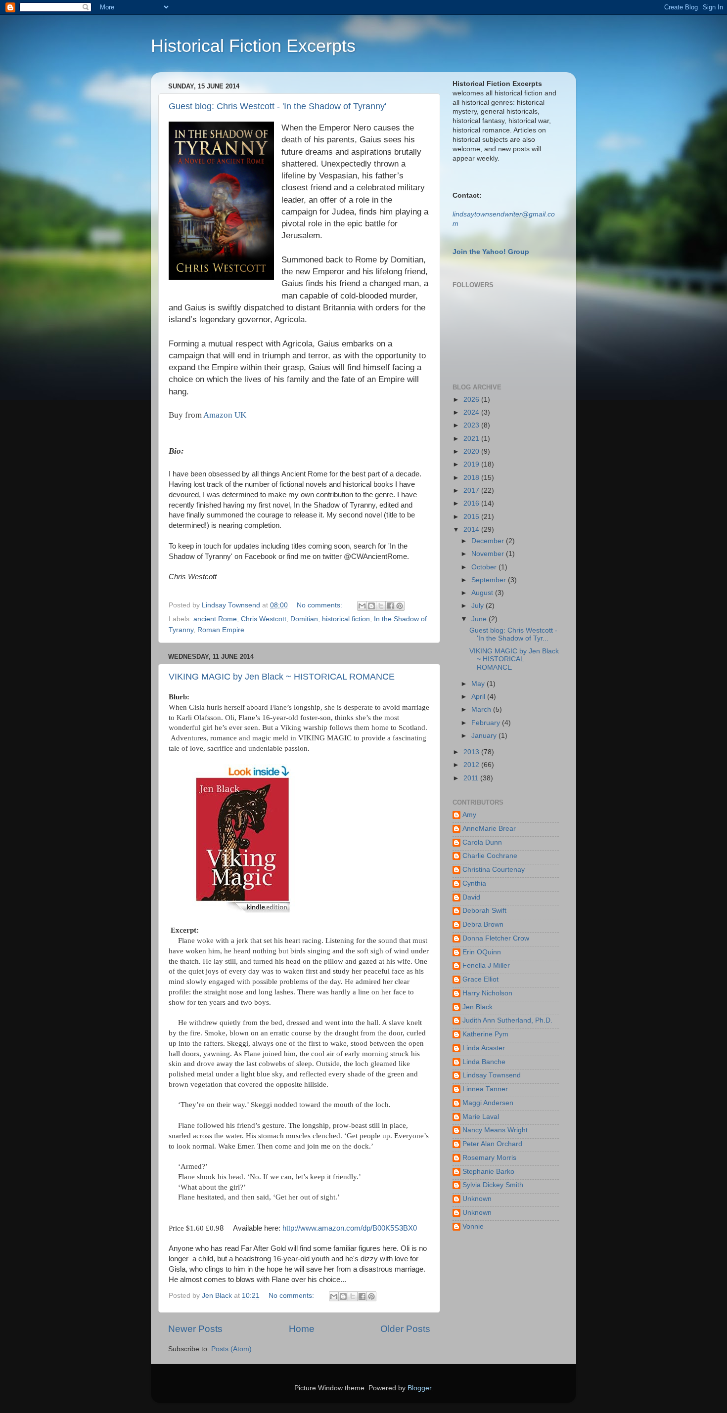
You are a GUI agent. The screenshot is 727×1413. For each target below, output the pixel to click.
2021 (472, 438)
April (479, 696)
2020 (472, 451)
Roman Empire (220, 630)
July (478, 605)
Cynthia (474, 883)
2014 (472, 529)
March (482, 709)
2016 (472, 503)
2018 (472, 477)
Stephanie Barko (488, 1171)
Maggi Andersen (487, 1103)
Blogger (419, 1388)
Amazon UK (224, 415)
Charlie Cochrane (489, 855)
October (485, 567)
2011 (471, 778)
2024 (472, 412)
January (485, 735)
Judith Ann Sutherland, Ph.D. (507, 1020)
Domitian (304, 619)
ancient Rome (215, 619)
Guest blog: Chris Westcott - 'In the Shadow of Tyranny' (277, 106)
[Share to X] (381, 606)
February (486, 723)
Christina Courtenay (493, 869)
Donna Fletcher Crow (495, 938)
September (489, 580)
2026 (472, 399)
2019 (472, 464)
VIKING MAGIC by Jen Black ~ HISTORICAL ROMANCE (282, 677)
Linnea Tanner (485, 1089)
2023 (472, 425)
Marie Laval (480, 1116)
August (483, 593)
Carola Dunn (482, 842)
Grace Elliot (480, 979)
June (480, 619)
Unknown (477, 1198)
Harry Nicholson (487, 993)
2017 (472, 490)
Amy (469, 814)
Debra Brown (482, 924)
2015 (472, 516)
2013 (472, 752)
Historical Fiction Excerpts (253, 46)
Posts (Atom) (231, 1349)
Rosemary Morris (489, 1157)
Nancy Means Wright (495, 1130)
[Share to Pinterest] (400, 606)
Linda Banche (483, 1062)
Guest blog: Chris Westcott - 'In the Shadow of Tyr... (513, 634)
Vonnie (473, 1226)
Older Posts (405, 1329)
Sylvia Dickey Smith (492, 1185)
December (488, 541)
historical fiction (346, 619)
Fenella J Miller (486, 965)
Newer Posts (195, 1329)
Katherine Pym (485, 1034)
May (479, 683)
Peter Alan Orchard (492, 1144)
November (488, 553)
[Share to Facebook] (390, 606)
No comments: (320, 605)
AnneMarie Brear (489, 828)
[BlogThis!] (371, 606)
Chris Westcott (263, 619)
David (471, 897)
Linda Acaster (483, 1048)
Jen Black (477, 1007)
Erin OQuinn (481, 952)
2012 (472, 765)
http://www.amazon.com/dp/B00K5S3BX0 (349, 1228)
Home (302, 1329)
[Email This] (362, 606)
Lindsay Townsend (491, 1075)
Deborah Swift (484, 910)
